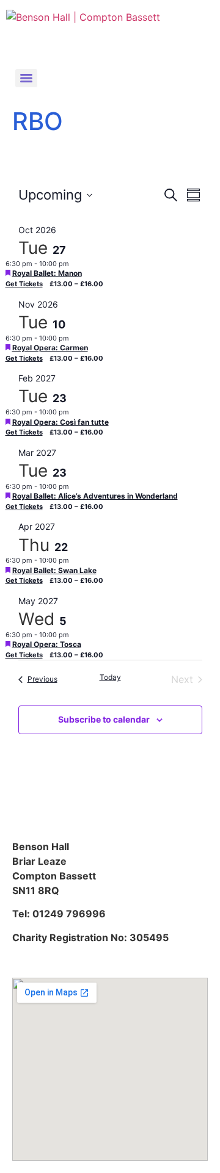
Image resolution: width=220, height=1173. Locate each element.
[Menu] (26, 78)
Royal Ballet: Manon (47, 273)
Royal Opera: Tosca (46, 644)
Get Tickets (24, 284)
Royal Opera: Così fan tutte (60, 422)
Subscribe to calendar (104, 719)
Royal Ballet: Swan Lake (54, 570)
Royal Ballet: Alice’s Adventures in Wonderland (95, 495)
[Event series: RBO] (75, 263)
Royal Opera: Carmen (50, 347)
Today (110, 677)
